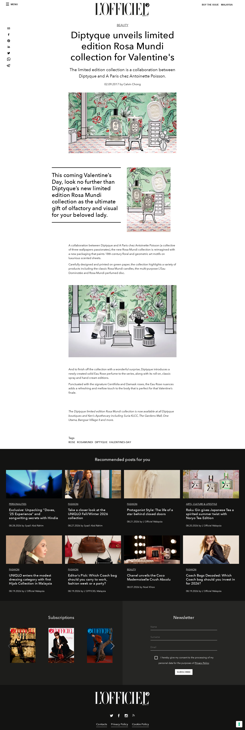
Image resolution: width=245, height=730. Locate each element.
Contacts (101, 724)
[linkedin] (8, 47)
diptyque (101, 442)
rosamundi (85, 442)
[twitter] (8, 53)
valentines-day (120, 442)
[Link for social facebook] (118, 716)
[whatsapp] (8, 60)
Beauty (122, 25)
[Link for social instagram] (126, 716)
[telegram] (8, 66)
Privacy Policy (202, 663)
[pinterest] (8, 41)
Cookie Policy (140, 724)
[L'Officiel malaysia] (122, 9)
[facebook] (8, 35)
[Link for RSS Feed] (133, 716)
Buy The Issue (210, 4)
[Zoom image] (148, 199)
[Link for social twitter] (111, 716)
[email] (8, 29)
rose (71, 442)
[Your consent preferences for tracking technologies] (239, 724)
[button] (112, 646)
